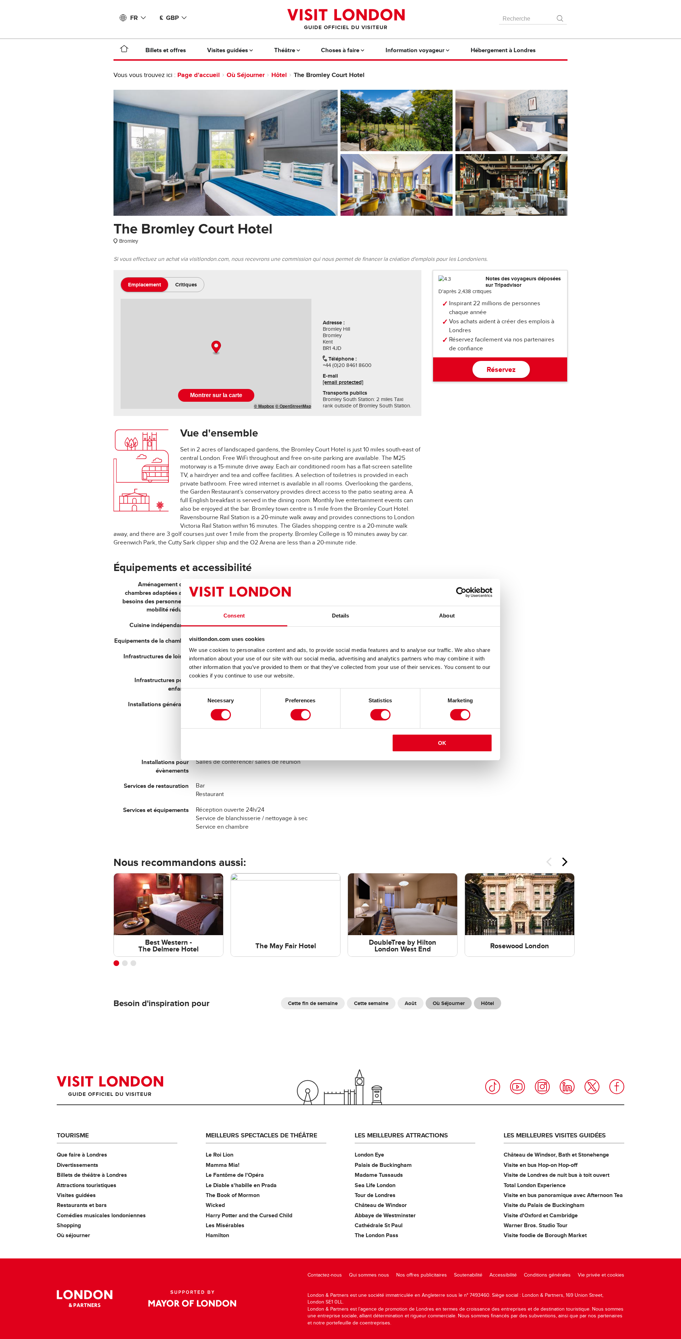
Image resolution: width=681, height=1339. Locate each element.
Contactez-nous (325, 1275)
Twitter (592, 1086)
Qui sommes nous (369, 1275)
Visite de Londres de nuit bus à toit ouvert (556, 1175)
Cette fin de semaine (313, 1003)
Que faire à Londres (82, 1155)
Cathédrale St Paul (379, 1225)
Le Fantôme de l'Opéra (235, 1175)
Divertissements (77, 1165)
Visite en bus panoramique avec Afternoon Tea (563, 1195)
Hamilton (217, 1235)
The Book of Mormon (233, 1195)
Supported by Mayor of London (192, 1298)
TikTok (492, 1086)
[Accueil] (124, 50)
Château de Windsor (381, 1205)
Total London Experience (535, 1185)
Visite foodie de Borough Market (545, 1235)
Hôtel (279, 74)
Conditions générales (547, 1275)
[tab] (144, 285)
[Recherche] (560, 16)
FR (134, 17)
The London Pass (376, 1235)
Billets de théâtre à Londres (92, 1175)
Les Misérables (225, 1225)
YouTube (517, 1086)
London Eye (369, 1155)
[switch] (300, 714)
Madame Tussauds (379, 1175)
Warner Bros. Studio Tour (536, 1225)
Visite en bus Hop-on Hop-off (540, 1165)
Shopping (69, 1225)
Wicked (215, 1205)
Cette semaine (371, 1003)
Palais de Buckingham (383, 1165)
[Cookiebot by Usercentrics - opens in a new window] (461, 592)
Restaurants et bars (82, 1205)
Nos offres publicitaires (421, 1275)
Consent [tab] (234, 616)
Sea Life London (375, 1185)
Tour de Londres (375, 1195)
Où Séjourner (246, 74)
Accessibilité (503, 1275)
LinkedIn (567, 1086)
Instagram (542, 1086)
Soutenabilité (468, 1275)
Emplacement (144, 285)
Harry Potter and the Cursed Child (249, 1215)
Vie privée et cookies (601, 1275)
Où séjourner (73, 1235)
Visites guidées (76, 1195)
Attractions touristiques (86, 1185)
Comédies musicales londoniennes (101, 1215)
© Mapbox (264, 406)
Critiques (186, 285)
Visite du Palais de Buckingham (544, 1205)
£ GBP (169, 17)
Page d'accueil (198, 74)
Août (410, 1003)
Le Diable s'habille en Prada (241, 1185)
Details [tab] (340, 616)
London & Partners (84, 1298)
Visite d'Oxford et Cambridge (541, 1215)
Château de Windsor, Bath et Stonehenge (556, 1155)
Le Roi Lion (219, 1155)
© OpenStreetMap (293, 406)
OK (442, 743)
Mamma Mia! (222, 1165)
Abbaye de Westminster (385, 1215)
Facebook (616, 1086)
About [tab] (447, 616)
